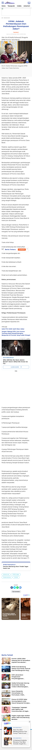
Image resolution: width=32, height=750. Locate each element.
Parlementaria (7, 577)
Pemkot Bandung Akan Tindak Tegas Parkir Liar (15, 567)
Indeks (19, 6)
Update (22, 249)
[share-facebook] (11, 587)
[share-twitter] (14, 587)
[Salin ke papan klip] (20, 587)
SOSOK (16, 577)
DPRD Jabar (16, 574)
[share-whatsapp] (17, 587)
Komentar (17, 591)
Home (4, 6)
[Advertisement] (16, 388)
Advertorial (27, 6)
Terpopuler (11, 6)
